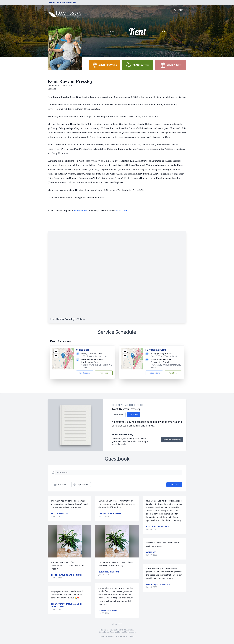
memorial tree (80, 210)
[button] (63, 356)
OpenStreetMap (120, 636)
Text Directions (84, 373)
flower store (121, 210)
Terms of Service (124, 632)
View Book (118, 414)
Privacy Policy (109, 632)
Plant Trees (104, 373)
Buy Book (133, 414)
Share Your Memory (172, 439)
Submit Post (174, 484)
